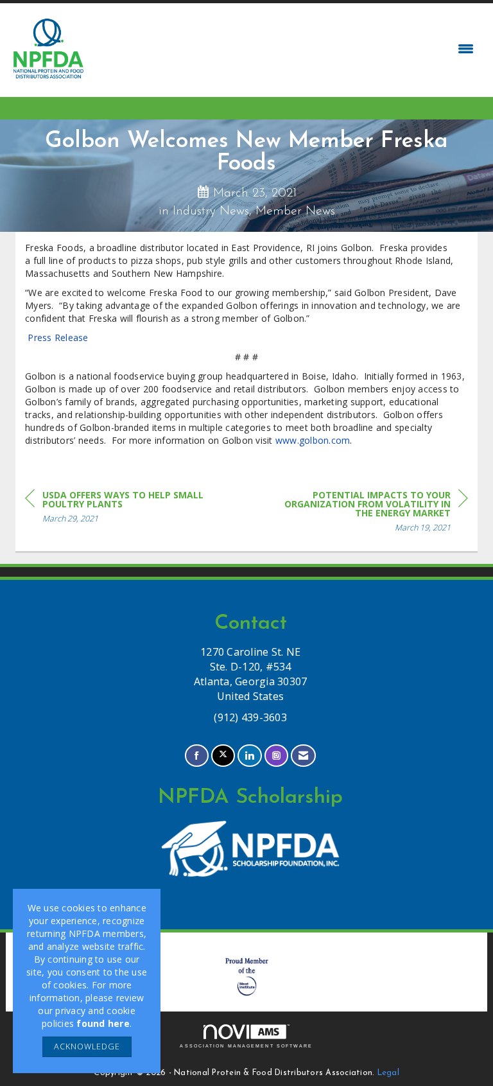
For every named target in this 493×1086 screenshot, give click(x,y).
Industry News (211, 211)
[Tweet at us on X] (223, 755)
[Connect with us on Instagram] (276, 755)
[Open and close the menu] (284, 49)
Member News (295, 211)
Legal (388, 1073)
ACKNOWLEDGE (87, 1046)
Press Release (59, 337)
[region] (371, 513)
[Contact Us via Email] (303, 755)
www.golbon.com (312, 440)
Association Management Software (246, 1046)
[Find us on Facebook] (197, 755)
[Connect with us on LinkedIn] (249, 755)
